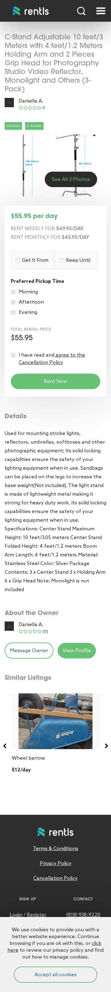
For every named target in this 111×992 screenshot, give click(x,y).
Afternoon (31, 302)
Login (16, 914)
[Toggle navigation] (101, 11)
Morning (28, 291)
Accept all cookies (56, 974)
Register (36, 914)
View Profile (77, 650)
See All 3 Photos (71, 179)
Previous (4, 746)
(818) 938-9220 (83, 914)
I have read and (52, 359)
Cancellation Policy (55, 878)
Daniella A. (30, 101)
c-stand (34, 126)
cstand (13, 126)
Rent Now (55, 381)
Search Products (81, 11)
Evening (28, 312)
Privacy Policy (56, 863)
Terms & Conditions (55, 848)
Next (106, 746)
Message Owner (29, 650)
